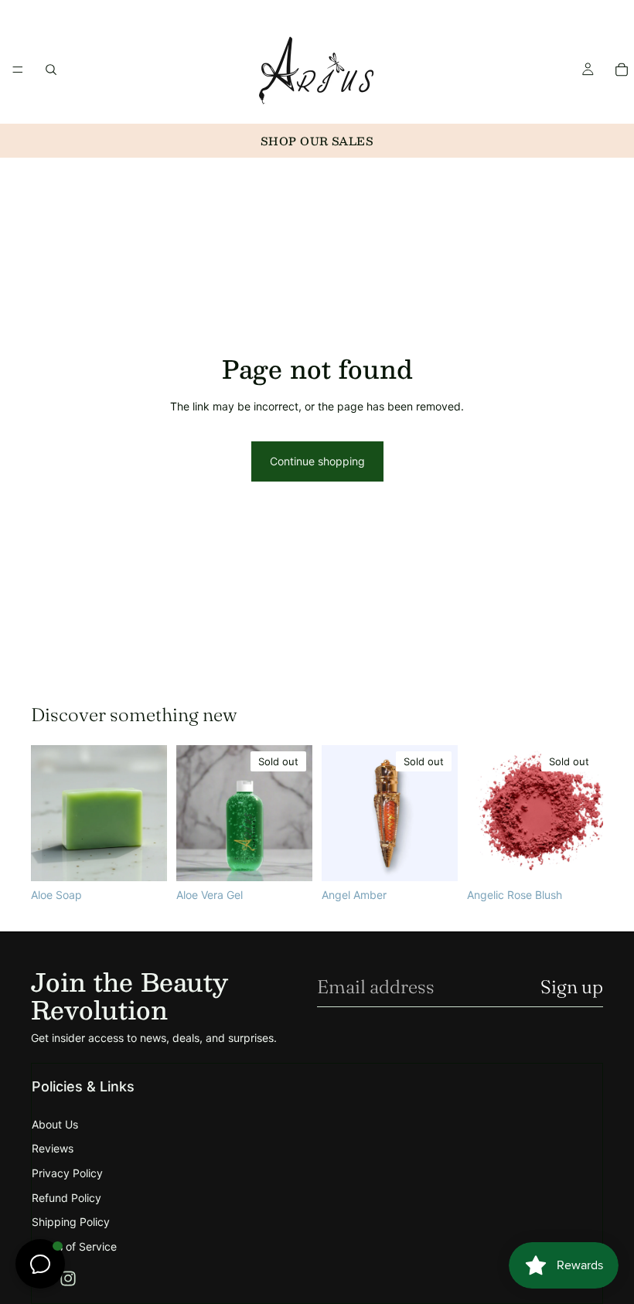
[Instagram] (68, 1278)
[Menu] (18, 69)
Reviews (52, 1148)
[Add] (143, 857)
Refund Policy (66, 1197)
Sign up (571, 986)
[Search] (51, 70)
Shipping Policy (71, 1221)
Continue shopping (317, 461)
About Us (55, 1124)
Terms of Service (74, 1246)
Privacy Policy (67, 1173)
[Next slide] (586, 813)
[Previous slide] (484, 813)
